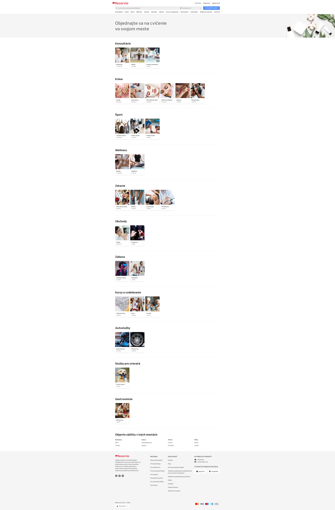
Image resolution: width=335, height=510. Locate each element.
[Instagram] (123, 475)
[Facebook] (116, 475)
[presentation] (122, 506)
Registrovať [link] (216, 3)
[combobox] (190, 8)
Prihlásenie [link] (206, 3)
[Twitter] (119, 475)
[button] (211, 8)
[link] (119, 12)
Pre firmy (198, 3)
